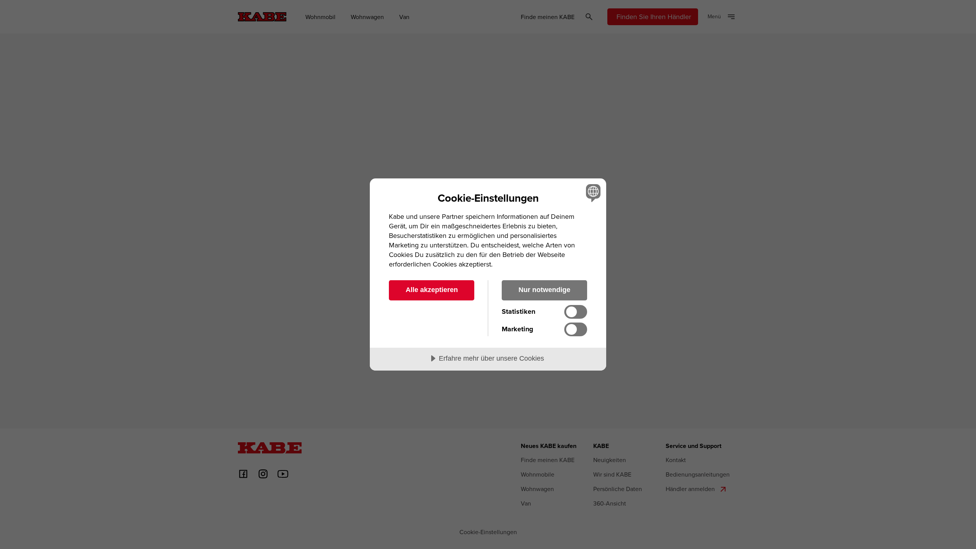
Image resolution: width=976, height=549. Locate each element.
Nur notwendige (544, 290)
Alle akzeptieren (432, 290)
